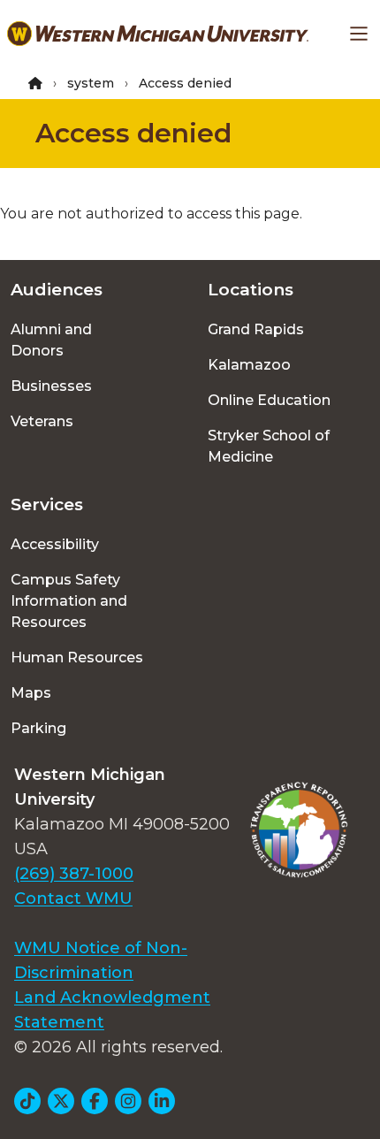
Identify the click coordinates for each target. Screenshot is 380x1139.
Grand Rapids (256, 329)
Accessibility (55, 544)
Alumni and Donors (51, 340)
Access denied (133, 133)
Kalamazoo (249, 364)
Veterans (42, 421)
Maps (31, 692)
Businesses (51, 386)
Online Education (269, 400)
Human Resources (77, 657)
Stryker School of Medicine (269, 446)
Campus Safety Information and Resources (69, 601)
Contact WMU (73, 898)
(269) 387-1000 (73, 873)
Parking (38, 728)
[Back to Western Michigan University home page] (157, 33)
